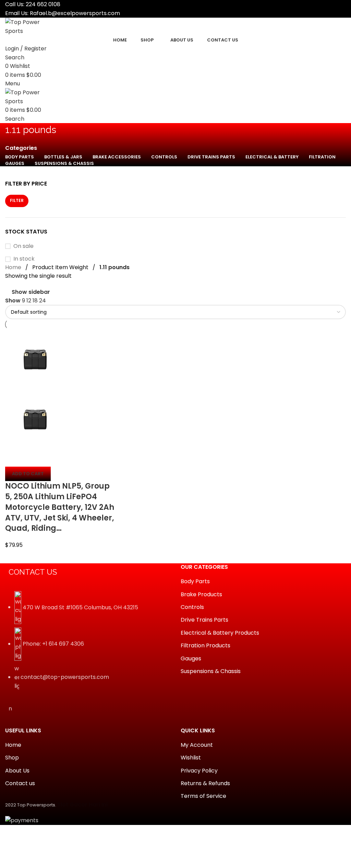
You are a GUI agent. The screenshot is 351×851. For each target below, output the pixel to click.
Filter (17, 200)
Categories (21, 148)
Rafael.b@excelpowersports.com (75, 13)
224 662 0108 (43, 4)
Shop (12, 758)
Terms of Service (203, 796)
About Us (17, 771)
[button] (28, 474)
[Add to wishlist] (50, 458)
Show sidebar (31, 292)
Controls (192, 607)
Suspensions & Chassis (211, 671)
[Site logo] (31, 26)
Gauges (191, 658)
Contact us (20, 783)
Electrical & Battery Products (220, 633)
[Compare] (13, 458)
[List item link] (88, 644)
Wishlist (191, 758)
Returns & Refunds (205, 783)
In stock (24, 259)
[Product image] (35, 419)
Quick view (32, 458)
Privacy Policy (199, 771)
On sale (23, 246)
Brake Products (201, 594)
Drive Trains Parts (204, 620)
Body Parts (195, 581)
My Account (197, 745)
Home (13, 267)
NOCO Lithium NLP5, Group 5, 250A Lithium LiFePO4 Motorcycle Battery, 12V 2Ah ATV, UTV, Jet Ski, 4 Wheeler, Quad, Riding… (59, 507)
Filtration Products (205, 645)
